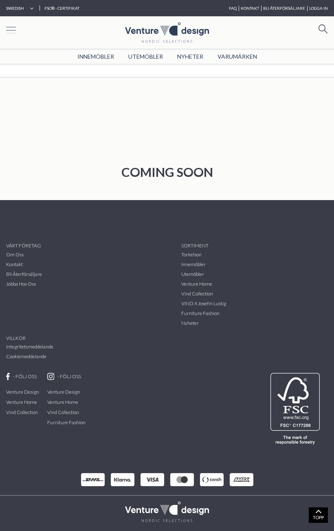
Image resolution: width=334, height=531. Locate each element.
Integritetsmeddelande (29, 347)
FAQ (233, 8)
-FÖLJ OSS (25, 376)
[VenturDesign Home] (167, 511)
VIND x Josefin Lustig (203, 303)
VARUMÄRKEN (237, 56)
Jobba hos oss (21, 284)
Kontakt (14, 264)
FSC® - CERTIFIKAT (61, 8)
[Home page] (167, 31)
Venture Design (22, 392)
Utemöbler (145, 56)
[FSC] (296, 409)
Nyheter (190, 56)
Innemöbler (95, 56)
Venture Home (196, 284)
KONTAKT (250, 8)
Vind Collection (22, 412)
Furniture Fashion (200, 313)
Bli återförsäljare (24, 274)
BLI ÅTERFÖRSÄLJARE (284, 8)
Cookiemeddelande (26, 356)
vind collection (197, 294)
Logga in (318, 8)
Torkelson (191, 254)
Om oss (15, 254)
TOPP (318, 517)
